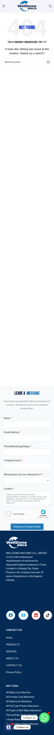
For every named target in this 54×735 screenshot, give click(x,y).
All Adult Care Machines (19, 701)
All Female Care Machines (20, 697)
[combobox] (27, 480)
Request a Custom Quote (27, 526)
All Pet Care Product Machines (22, 706)
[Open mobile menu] (4, 6)
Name (7, 418)
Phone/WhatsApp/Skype (17, 446)
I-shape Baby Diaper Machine (22, 719)
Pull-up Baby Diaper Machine (21, 715)
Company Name (12, 460)
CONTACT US (14, 665)
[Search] (50, 6)
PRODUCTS (13, 644)
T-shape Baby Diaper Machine (22, 724)
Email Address (11, 432)
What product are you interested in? (22, 474)
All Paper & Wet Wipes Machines (23, 710)
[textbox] (27, 480)
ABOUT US (12, 658)
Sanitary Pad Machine (18, 728)
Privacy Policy (13, 672)
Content (8, 488)
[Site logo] (27, 6)
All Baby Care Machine (18, 692)
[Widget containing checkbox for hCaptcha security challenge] (26, 514)
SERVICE (11, 651)
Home (9, 637)
